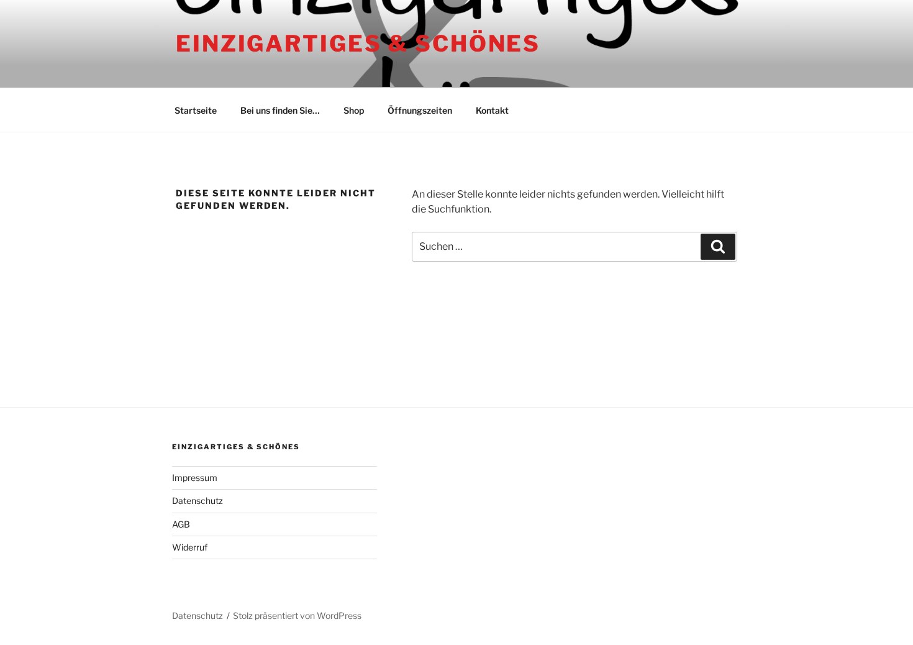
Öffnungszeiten (420, 110)
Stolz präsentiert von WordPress (297, 615)
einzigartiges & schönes (358, 43)
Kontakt (492, 110)
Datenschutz (197, 500)
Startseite (196, 110)
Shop (353, 110)
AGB (181, 524)
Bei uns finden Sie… (280, 110)
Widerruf (189, 547)
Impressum (194, 477)
